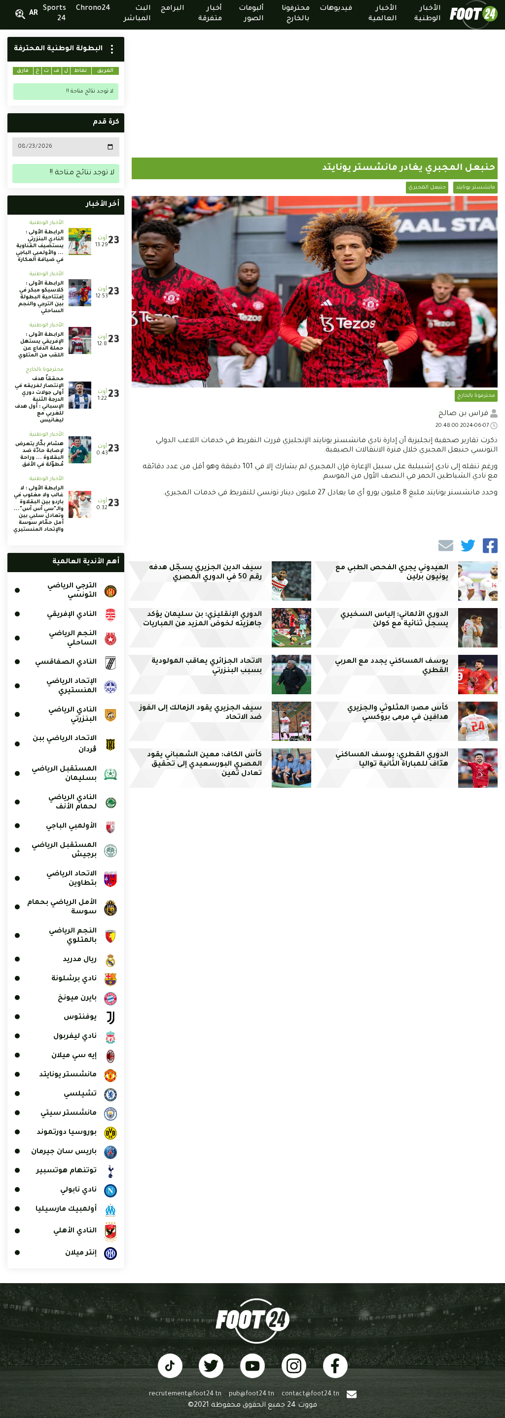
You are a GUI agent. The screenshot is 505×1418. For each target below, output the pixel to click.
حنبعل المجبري (427, 188)
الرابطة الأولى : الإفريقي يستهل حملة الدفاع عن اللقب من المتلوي (41, 345)
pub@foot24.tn (251, 1394)
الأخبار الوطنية (47, 223)
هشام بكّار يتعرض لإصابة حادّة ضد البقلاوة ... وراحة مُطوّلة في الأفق (39, 454)
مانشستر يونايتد (475, 188)
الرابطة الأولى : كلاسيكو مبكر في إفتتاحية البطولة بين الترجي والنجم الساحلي (41, 297)
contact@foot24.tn (310, 1394)
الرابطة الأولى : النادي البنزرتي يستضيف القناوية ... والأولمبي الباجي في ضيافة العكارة (40, 246)
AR (33, 14)
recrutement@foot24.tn (185, 1394)
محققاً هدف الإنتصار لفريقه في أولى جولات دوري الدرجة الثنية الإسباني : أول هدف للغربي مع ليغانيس (39, 399)
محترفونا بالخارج (476, 396)
